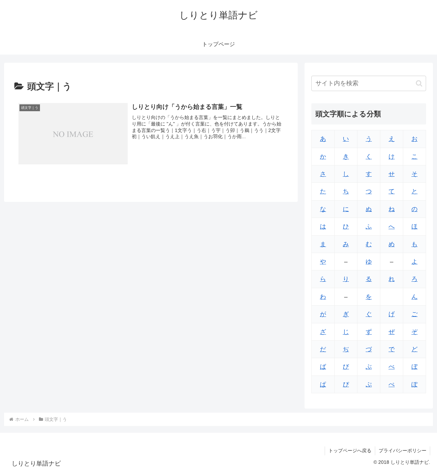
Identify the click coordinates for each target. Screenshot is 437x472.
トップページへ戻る (349, 450)
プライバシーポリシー (402, 450)
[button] (419, 83)
